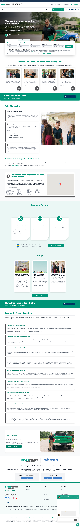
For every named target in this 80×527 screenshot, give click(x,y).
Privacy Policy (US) (26, 517)
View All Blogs (39, 295)
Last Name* (21, 44)
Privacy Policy (38, 51)
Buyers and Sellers (12, 39)
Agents (24, 39)
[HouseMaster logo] (5, 4)
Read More (21, 233)
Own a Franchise (47, 496)
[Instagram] (14, 498)
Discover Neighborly (26, 478)
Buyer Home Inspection (11, 79)
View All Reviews (40, 211)
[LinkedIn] (6, 498)
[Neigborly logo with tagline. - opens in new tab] (51, 460)
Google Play (58, 478)
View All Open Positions (13, 446)
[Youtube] (16, 498)
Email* (31, 44)
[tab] (4, 10)
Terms (33, 51)
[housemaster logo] (14, 487)
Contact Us (46, 491)
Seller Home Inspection (29, 79)
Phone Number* (44, 44)
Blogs (62, 489)
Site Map (63, 491)
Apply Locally (46, 499)
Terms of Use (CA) (18, 517)
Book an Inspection (71, 96)
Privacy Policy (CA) (34, 517)
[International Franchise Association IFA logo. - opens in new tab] (7, 502)
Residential (28, 489)
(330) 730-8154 (11, 490)
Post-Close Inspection (65, 79)
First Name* (9, 44)
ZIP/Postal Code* (56, 44)
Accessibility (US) (43, 517)
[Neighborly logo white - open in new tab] (3, 0)
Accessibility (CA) (51, 517)
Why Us (45, 494)
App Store (49, 478)
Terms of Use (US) (9, 517)
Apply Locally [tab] (53, 4)
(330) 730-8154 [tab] (72, 10)
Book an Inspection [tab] (59, 9)
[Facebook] (9, 498)
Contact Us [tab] (59, 4)
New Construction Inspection (49, 79)
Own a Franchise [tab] (66, 4)
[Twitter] (11, 498)
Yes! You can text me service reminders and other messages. (19, 49)
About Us (45, 489)
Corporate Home (64, 494)
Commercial (28, 491)
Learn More (17, 290)
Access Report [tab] (75, 4)
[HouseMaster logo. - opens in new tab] (29, 460)
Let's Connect (68, 46)
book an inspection (15, 165)
